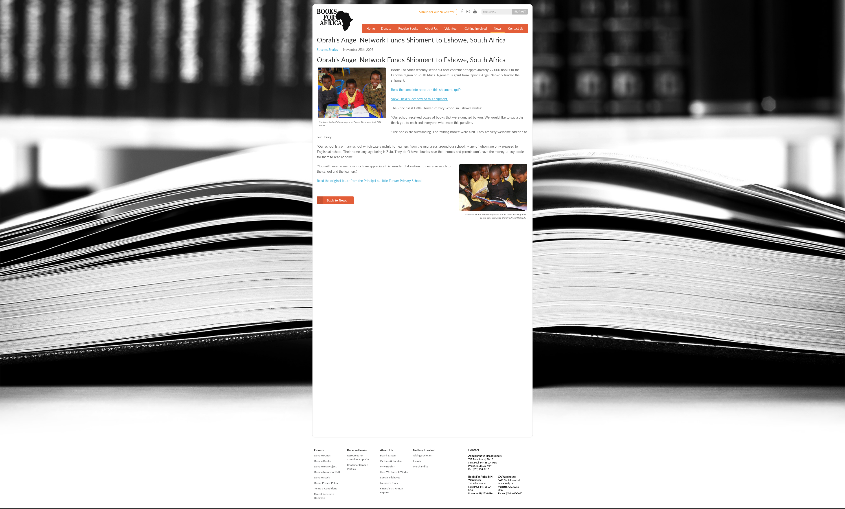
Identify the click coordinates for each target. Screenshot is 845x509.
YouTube (475, 12)
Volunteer (451, 28)
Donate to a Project (325, 466)
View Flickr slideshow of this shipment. (419, 98)
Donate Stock (322, 477)
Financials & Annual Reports (391, 490)
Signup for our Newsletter (436, 12)
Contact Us (515, 28)
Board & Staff (388, 455)
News (497, 28)
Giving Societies (422, 455)
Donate (386, 28)
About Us (431, 28)
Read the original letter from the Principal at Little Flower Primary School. (369, 180)
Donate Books (322, 461)
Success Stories (327, 49)
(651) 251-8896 (484, 493)
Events (417, 461)
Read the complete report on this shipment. (422, 89)
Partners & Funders (391, 461)
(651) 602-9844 (484, 465)
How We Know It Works (394, 472)
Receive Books (408, 28)
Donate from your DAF (327, 472)
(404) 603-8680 (514, 493)
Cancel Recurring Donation (324, 496)
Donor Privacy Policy (326, 483)
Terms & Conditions (325, 488)
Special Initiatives (390, 477)
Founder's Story (389, 483)
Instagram (468, 12)
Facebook (462, 12)
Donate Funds (322, 455)
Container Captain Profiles (357, 467)
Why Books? (387, 466)
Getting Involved (476, 28)
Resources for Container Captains (358, 457)
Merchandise (420, 466)
